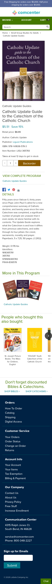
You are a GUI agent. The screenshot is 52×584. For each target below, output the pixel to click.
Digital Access (13, 421)
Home (5, 32)
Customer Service (17, 431)
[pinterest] (13, 189)
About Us (10, 497)
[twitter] (9, 189)
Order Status (12, 441)
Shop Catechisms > (37, 391)
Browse (6, 20)
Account (26, 20)
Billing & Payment (15, 478)
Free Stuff (11, 506)
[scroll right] (48, 335)
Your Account (13, 465)
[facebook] (4, 189)
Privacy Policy (13, 502)
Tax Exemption (13, 474)
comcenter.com (26, 11)
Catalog (9, 413)
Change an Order (15, 446)
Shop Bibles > (12, 391)
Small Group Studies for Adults (25, 32)
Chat (45, 581)
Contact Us (11, 493)
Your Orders (12, 437)
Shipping (10, 417)
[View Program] (26, 290)
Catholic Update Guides (13, 35)
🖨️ (18, 190)
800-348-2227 (23, 540)
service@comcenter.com (19, 536)
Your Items (11, 469)
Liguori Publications (23, 141)
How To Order (13, 408)
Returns (9, 450)
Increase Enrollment (17, 510)
